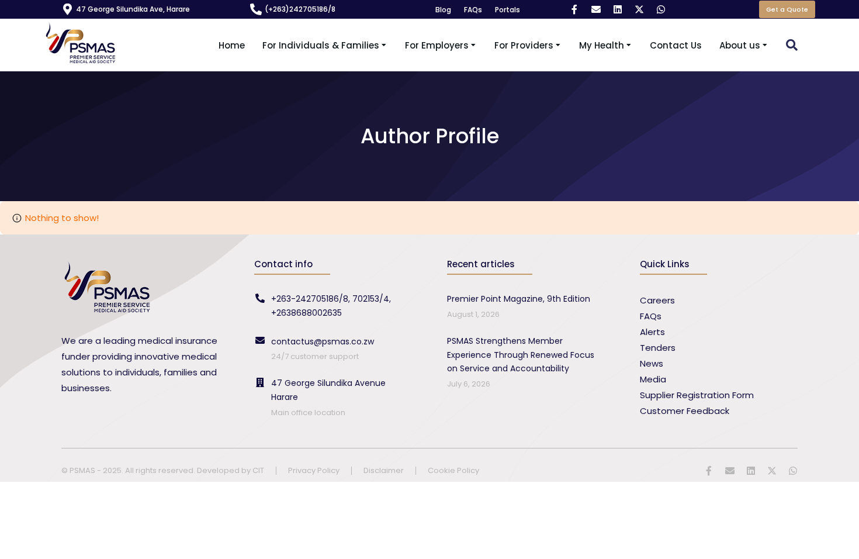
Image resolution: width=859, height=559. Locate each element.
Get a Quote (787, 9)
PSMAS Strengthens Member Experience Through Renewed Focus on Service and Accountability (520, 355)
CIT (258, 470)
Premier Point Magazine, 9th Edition (518, 299)
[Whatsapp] (661, 9)
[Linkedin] (617, 9)
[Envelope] (596, 9)
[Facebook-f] (574, 9)
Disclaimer (383, 471)
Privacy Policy (314, 471)
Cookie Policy (453, 471)
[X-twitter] (639, 9)
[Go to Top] (841, 541)
